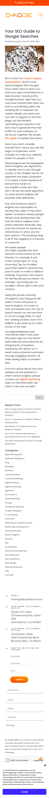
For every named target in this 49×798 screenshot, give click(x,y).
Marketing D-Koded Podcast (18, 522)
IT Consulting (11, 514)
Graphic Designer (13, 510)
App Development (13, 454)
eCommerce (11, 494)
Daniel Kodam (14, 41)
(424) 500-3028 (22, 634)
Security (9, 539)
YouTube (9, 575)
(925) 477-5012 (21, 612)
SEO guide (11, 138)
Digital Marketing (13, 486)
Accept (24, 791)
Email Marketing (12, 498)
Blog (7, 462)
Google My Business (14, 506)
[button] (45, 765)
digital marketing (30, 379)
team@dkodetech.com (27, 599)
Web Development (14, 567)
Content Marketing (14, 478)
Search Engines (12, 534)
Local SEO (9, 518)
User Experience (12, 559)
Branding (9, 466)
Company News (12, 474)
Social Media (11, 547)
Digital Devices (12, 482)
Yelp (7, 571)
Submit (19, 679)
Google (8, 502)
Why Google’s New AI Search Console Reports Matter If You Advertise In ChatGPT (23, 412)
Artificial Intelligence (14, 458)
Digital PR (9, 490)
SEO (38, 41)
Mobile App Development (17, 527)
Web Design (10, 563)
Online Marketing (13, 530)
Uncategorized (12, 555)
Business (9, 470)
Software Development (16, 551)
